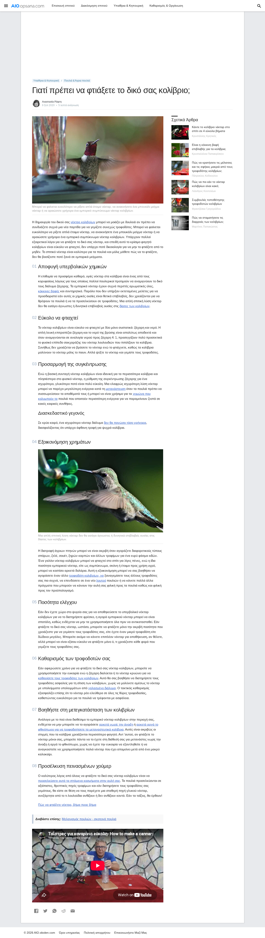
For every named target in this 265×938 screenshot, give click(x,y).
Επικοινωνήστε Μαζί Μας (130, 932)
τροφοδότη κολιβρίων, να (86, 575)
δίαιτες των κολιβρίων (134, 306)
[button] (36, 911)
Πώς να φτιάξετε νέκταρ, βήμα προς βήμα (67, 804)
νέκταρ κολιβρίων (83, 222)
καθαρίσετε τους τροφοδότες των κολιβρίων (68, 678)
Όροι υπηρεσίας (69, 932)
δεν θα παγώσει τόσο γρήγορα (125, 422)
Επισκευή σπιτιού (63, 5)
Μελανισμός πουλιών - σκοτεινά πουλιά (89, 819)
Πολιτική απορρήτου (97, 932)
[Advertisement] (132, 45)
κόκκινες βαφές (48, 291)
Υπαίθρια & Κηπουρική (128, 5)
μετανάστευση (115, 389)
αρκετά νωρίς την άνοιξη (116, 724)
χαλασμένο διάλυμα (102, 688)
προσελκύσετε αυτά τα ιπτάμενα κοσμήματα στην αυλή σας (79, 780)
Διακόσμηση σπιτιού (94, 5)
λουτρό (101, 580)
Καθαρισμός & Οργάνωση (166, 5)
